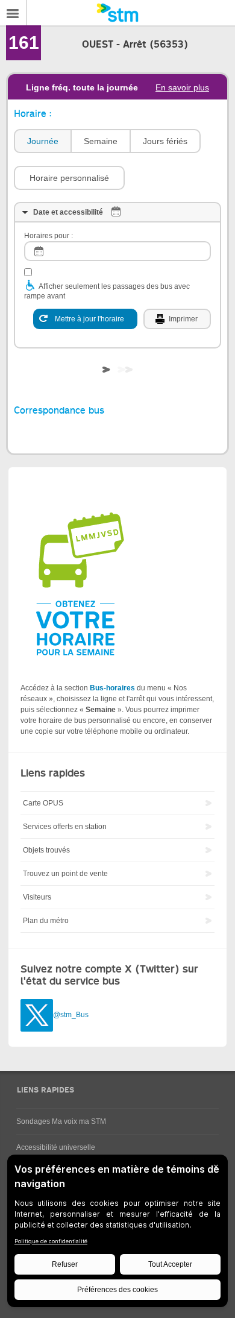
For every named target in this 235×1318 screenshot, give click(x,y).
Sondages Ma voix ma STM (61, 1121)
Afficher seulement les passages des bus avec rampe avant (107, 291)
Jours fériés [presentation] (165, 141)
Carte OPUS (43, 803)
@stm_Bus (71, 1015)
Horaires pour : (48, 236)
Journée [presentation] (42, 141)
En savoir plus (182, 87)
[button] (69, 178)
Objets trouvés (46, 850)
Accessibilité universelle (55, 1147)
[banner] (117, 12)
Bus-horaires (112, 688)
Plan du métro (46, 920)
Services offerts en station (65, 826)
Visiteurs (37, 897)
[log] (117, 251)
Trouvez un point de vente (65, 873)
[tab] (42, 141)
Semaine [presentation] (101, 141)
